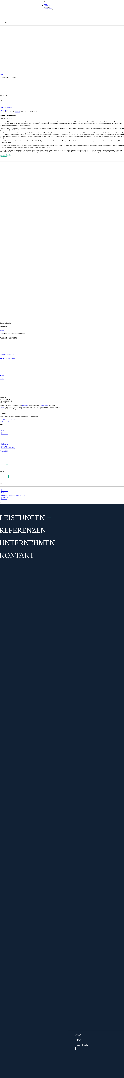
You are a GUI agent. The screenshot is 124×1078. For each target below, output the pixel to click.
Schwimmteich (44, 405)
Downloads (81, 1044)
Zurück (2, 110)
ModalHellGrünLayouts (7, 355)
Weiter (6, 110)
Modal (2, 330)
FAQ (78, 1034)
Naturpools (25, 405)
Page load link (4, 451)
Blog (78, 1039)
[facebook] (75, 1048)
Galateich (17, 112)
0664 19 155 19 (10, 419)
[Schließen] (0, 502)
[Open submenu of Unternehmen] (52, 9)
